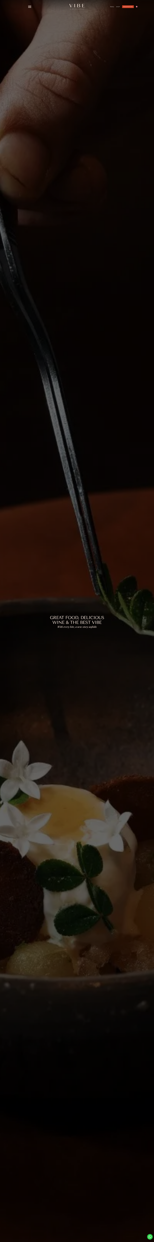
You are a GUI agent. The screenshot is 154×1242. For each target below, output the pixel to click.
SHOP (118, 6)
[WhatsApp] (150, 1237)
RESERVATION (128, 6)
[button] (29, 6)
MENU (112, 6)
